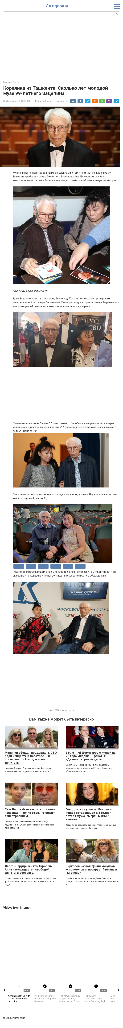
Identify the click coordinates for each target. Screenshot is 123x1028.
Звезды (49, 101)
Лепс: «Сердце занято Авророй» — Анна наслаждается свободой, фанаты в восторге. (30, 869)
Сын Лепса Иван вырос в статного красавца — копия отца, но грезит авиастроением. (30, 812)
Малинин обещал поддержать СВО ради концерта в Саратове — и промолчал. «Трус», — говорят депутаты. (31, 758)
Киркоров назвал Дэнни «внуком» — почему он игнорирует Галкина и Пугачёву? (91, 869)
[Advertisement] (61, 48)
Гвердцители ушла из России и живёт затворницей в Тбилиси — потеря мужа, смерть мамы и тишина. (90, 814)
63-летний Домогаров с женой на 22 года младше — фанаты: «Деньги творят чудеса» (90, 756)
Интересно (56, 5)
